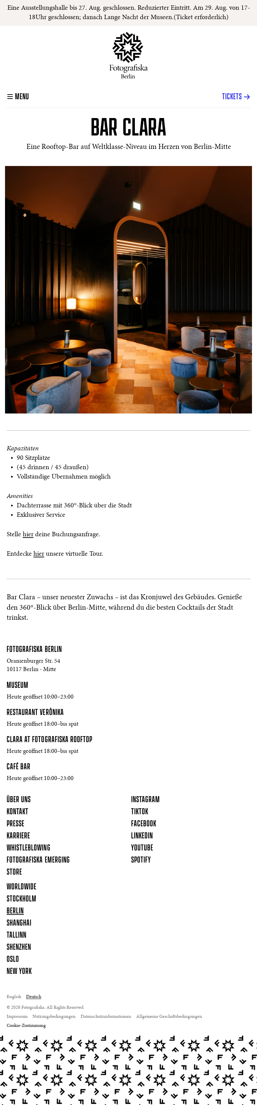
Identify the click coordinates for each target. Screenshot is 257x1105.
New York (19, 971)
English (14, 997)
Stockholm (21, 899)
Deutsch (33, 997)
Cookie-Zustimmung (26, 1026)
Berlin (15, 911)
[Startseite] (128, 55)
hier (28, 534)
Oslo (13, 959)
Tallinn (16, 935)
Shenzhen (19, 947)
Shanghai (19, 923)
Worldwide (21, 887)
